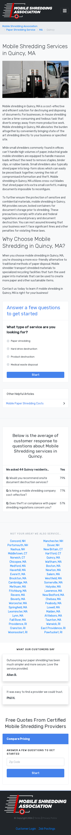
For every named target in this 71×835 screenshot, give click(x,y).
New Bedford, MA (53, 595)
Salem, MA (53, 574)
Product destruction (23, 356)
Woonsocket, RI (17, 632)
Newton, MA (53, 570)
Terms (37, 818)
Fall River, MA (18, 620)
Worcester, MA (18, 603)
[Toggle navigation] (65, 11)
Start (35, 375)
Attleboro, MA (53, 615)
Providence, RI (18, 624)
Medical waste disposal (24, 364)
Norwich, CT (17, 557)
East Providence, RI (53, 628)
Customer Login (26, 828)
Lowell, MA (53, 607)
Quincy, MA (53, 557)
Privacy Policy (49, 818)
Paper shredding (20, 341)
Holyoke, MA (53, 586)
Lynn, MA (17, 615)
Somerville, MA (53, 582)
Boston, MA (53, 566)
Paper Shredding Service (20, 29)
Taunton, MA (53, 620)
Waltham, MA (53, 562)
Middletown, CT (17, 553)
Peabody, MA (53, 603)
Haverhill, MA (18, 570)
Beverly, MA (18, 599)
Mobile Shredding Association (19, 26)
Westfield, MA (53, 578)
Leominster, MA (17, 611)
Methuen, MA (18, 586)
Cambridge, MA (17, 582)
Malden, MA (53, 611)
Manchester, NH (53, 541)
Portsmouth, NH (17, 545)
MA (41, 29)
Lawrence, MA (53, 591)
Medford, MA (18, 566)
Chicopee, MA (17, 562)
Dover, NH (53, 545)
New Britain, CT (53, 549)
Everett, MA (17, 574)
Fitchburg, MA (17, 591)
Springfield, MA (18, 607)
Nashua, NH (18, 549)
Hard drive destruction (24, 349)
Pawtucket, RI (53, 632)
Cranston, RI (17, 628)
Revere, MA (18, 595)
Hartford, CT (53, 553)
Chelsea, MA (53, 599)
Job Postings (46, 828)
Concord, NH (17, 541)
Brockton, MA (17, 578)
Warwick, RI (53, 624)
